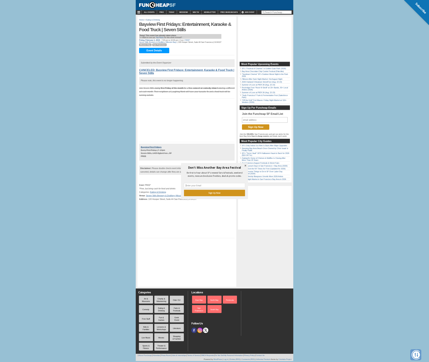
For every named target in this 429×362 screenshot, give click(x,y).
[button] (214, 167)
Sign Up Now (214, 192)
